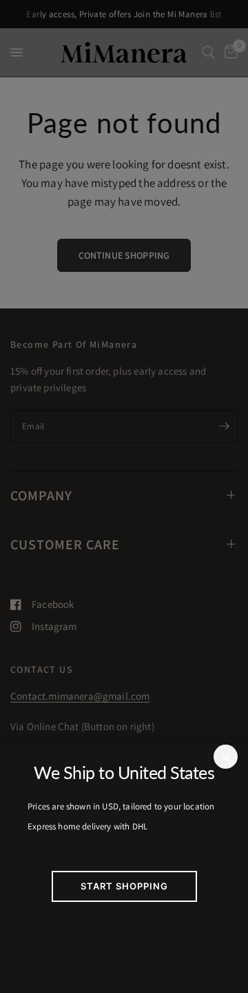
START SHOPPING (124, 886)
